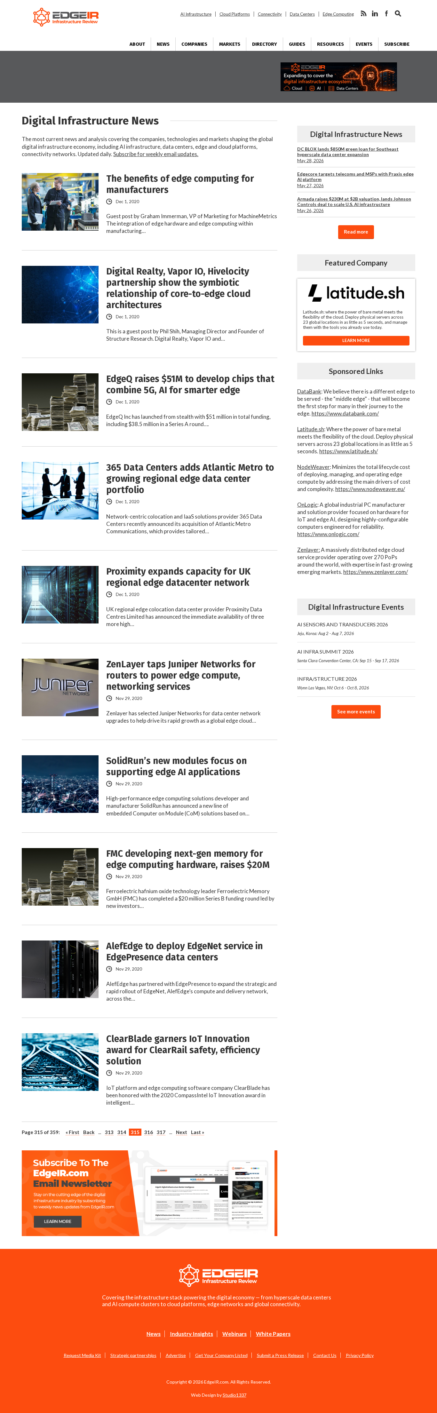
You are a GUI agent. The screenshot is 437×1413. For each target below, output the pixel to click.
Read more (356, 231)
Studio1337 (234, 1395)
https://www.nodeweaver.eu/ (370, 489)
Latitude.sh (310, 429)
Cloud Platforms (234, 14)
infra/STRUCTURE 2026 (333, 683)
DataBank (309, 391)
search (398, 13)
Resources (330, 44)
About (137, 44)
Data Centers (302, 14)
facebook (386, 13)
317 (161, 1132)
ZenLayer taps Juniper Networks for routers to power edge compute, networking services (181, 675)
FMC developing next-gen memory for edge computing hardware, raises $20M (188, 859)
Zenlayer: (308, 549)
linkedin (375, 13)
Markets (229, 44)
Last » (197, 1132)
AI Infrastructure (195, 14)
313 (109, 1132)
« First (72, 1132)
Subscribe (396, 44)
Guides (297, 44)
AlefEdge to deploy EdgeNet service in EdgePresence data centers (184, 952)
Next (181, 1132)
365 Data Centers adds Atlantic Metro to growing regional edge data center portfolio (190, 479)
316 (148, 1132)
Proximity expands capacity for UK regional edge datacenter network (178, 577)
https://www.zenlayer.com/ (375, 571)
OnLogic (307, 504)
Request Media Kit (82, 1355)
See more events (356, 711)
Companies (194, 44)
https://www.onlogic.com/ (328, 534)
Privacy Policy (360, 1355)
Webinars (234, 1333)
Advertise (176, 1355)
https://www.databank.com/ (345, 413)
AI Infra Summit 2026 (348, 655)
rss (363, 13)
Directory (264, 44)
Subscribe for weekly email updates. (155, 154)
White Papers (273, 1333)
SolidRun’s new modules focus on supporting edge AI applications (176, 766)
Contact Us (325, 1355)
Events (364, 44)
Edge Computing (338, 14)
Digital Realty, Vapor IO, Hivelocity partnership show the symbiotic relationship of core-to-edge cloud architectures (178, 288)
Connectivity (270, 14)
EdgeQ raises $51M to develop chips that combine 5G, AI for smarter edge (190, 384)
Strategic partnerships (133, 1355)
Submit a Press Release (280, 1355)
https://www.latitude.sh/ (348, 451)
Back (88, 1132)
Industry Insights (191, 1333)
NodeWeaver (313, 467)
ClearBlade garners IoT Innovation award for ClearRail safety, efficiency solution (183, 1050)
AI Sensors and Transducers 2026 (342, 628)
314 (121, 1132)
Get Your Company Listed (221, 1355)
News (163, 44)
